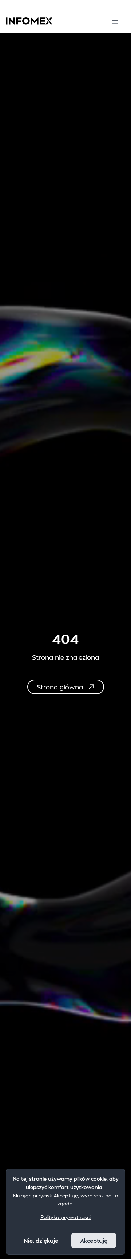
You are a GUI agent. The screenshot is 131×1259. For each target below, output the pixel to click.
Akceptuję (93, 1240)
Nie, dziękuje (41, 1240)
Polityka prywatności (65, 1217)
